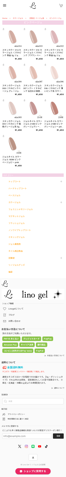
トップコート (14, 181)
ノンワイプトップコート (19, 230)
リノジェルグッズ (16, 265)
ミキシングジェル (16, 237)
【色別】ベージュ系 (36, 18)
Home (4, 18)
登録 (58, 436)
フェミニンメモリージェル (20, 209)
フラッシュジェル (16, 223)
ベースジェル (14, 195)
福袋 (10, 272)
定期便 (11, 258)
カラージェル (18, 18)
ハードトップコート (17, 188)
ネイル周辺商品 (15, 251)
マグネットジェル (16, 216)
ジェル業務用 (14, 244)
